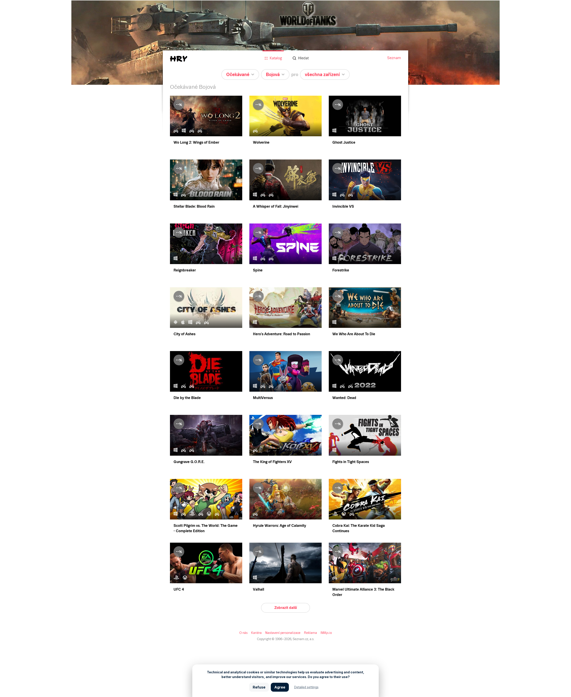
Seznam (394, 58)
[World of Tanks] (285, 42)
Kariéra (256, 633)
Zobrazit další (285, 608)
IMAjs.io (326, 633)
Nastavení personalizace (282, 633)
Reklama (310, 633)
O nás (243, 633)
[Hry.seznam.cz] (178, 59)
